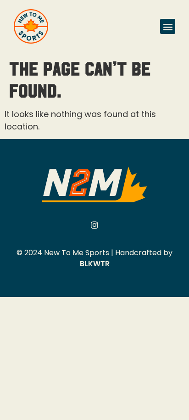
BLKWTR (95, 263)
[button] (167, 26)
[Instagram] (94, 225)
